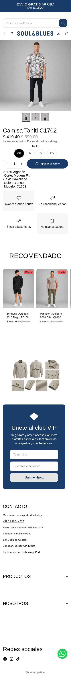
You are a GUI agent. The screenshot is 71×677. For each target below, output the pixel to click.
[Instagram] (11, 659)
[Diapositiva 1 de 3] (26, 117)
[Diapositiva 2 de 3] (35, 117)
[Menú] (4, 33)
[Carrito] (67, 33)
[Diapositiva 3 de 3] (45, 117)
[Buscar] (63, 23)
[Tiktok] (18, 659)
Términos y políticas (35, 672)
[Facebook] (5, 659)
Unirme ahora (34, 477)
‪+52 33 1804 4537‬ (13, 521)
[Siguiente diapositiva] (63, 300)
